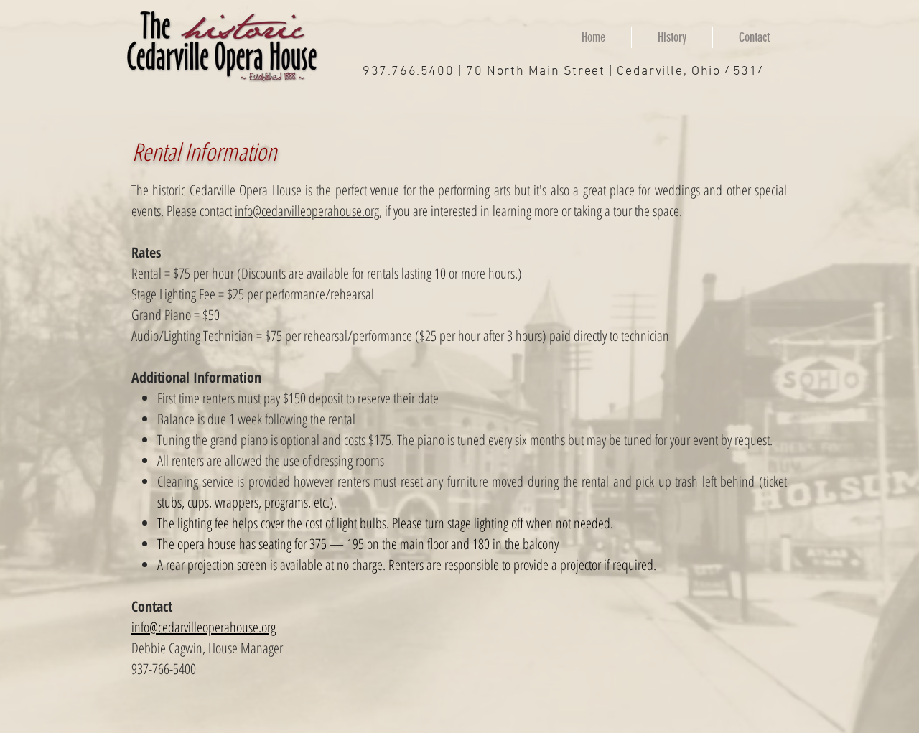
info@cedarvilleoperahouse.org (307, 210)
